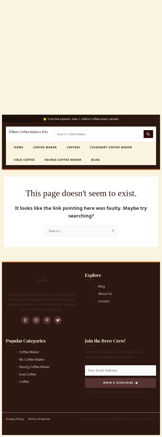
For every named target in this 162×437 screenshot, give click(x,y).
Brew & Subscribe (118, 382)
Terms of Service (39, 419)
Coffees (73, 147)
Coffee (24, 381)
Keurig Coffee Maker (63, 160)
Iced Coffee (27, 374)
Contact (104, 301)
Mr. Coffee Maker (32, 359)
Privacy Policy (15, 419)
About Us (105, 293)
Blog (95, 160)
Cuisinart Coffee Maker (111, 147)
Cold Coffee (24, 160)
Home (18, 147)
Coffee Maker (45, 147)
